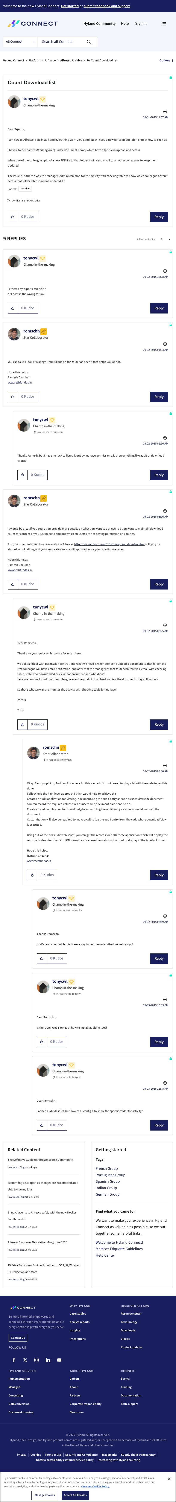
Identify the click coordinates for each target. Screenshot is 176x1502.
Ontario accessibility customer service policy (65, 1460)
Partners (75, 1395)
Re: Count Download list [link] (101, 60)
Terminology (129, 1322)
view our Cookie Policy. (95, 1486)
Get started (70, 6)
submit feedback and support (107, 6)
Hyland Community (99, 23)
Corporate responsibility (86, 1404)
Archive (25, 188)
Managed (14, 1387)
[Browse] (164, 23)
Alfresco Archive (71, 60)
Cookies (35, 1455)
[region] (88, 1487)
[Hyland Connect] (32, 23)
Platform (34, 60)
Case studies (78, 1314)
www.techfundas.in (20, 383)
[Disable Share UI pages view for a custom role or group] (169, 239)
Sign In (141, 23)
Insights (75, 1330)
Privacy (21, 1455)
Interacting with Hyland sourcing (119, 1460)
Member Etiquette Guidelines (119, 1249)
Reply (159, 217)
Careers (74, 1379)
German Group (108, 1194)
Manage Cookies (45, 1495)
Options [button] (164, 60)
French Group (107, 1168)
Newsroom (77, 1412)
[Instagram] (36, 1360)
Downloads (128, 1330)
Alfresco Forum (18, 1197)
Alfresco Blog (17, 1167)
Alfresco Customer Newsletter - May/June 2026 (37, 1242)
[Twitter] (25, 1360)
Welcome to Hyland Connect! (119, 1242)
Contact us (18, 1338)
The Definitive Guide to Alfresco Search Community (40, 1160)
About (74, 1387)
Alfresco (50, 60)
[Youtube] (59, 1360)
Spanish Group (108, 1181)
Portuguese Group (110, 1175)
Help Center (105, 1255)
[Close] (169, 1478)
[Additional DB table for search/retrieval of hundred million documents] (161, 239)
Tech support (129, 1404)
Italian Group (106, 1188)
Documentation (131, 1395)
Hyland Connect (13, 60)
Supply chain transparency (138, 1455)
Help (125, 23)
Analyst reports (80, 1322)
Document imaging (21, 1412)
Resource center (131, 1314)
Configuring (18, 201)
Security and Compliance (81, 1455)
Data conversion (19, 1404)
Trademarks (109, 1455)
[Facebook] (14, 1360)
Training (126, 1387)
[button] (13, 217)
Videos (125, 1339)
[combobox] (67, 42)
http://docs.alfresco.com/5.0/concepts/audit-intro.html (109, 544)
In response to (50, 432)
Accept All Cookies (75, 1495)
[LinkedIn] (48, 1360)
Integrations (78, 1339)
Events (125, 1379)
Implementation (19, 1379)
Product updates (131, 1347)
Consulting (16, 1395)
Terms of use (53, 1455)
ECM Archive (33, 201)
